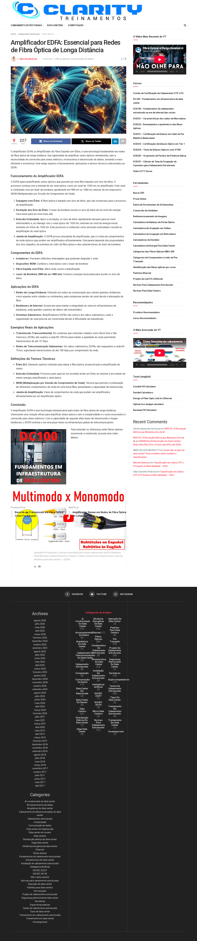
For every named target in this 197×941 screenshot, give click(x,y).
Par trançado (40, 891)
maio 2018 (40, 761)
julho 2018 (40, 758)
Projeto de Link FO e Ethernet (148, 279)
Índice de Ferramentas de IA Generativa (153, 204)
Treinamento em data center (40, 918)
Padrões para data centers (40, 887)
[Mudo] (176, 71)
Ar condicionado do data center (40, 801)
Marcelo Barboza (28, 59)
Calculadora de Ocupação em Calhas (152, 228)
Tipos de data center (40, 911)
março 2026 (40, 634)
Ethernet (40, 849)
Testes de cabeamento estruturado (40, 908)
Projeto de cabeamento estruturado (39, 894)
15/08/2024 (47, 59)
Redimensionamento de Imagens (150, 216)
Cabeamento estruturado (29, 34)
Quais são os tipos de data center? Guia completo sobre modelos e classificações (159, 453)
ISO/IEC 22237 (40, 870)
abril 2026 (40, 631)
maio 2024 (40, 703)
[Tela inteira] (182, 71)
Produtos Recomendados (146, 312)
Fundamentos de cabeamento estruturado (40, 856)
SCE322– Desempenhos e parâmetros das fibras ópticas (158, 126)
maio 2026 (40, 627)
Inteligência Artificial (40, 867)
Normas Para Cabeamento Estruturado (153, 285)
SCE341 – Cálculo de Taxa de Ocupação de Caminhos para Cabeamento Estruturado (155, 163)
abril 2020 (40, 727)
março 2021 (40, 723)
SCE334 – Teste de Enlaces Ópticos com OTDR (157, 150)
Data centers (55, 25)
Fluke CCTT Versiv (142, 171)
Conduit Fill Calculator (144, 386)
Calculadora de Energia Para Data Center (154, 246)
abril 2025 (40, 665)
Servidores (40, 901)
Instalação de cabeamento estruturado (40, 863)
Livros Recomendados (144, 318)
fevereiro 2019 (40, 741)
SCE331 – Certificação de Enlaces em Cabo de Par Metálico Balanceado (158, 136)
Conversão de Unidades (145, 210)
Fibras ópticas (48, 34)
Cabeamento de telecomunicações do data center (85, 655)
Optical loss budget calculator (148, 404)
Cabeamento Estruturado (26, 25)
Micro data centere (40, 877)
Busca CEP (138, 193)
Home (13, 34)
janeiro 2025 (40, 675)
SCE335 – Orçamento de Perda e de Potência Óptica (159, 156)
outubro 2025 (39, 644)
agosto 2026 (40, 620)
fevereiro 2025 (40, 672)
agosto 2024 (40, 693)
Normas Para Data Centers (147, 291)
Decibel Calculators (143, 392)
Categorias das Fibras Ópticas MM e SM (153, 251)
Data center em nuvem (40, 832)
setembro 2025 (39, 648)
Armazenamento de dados (40, 805)
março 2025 (40, 668)
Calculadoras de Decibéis (146, 240)
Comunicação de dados (82, 59)
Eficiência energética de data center (40, 846)
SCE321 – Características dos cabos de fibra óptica (159, 118)
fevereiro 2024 (40, 713)
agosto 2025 (40, 651)
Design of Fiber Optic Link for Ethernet (152, 398)
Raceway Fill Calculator (145, 410)
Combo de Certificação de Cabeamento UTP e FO (158, 93)
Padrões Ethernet (142, 273)
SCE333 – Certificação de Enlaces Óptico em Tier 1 (159, 144)
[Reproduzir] (137, 71)
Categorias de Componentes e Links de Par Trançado (155, 259)
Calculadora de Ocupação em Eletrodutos (154, 234)
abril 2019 (40, 734)
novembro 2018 (40, 748)
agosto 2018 (40, 754)
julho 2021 (40, 717)
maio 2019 (40, 730)
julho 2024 (40, 696)
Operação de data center (40, 884)
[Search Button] (185, 25)
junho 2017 (40, 779)
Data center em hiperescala (40, 829)
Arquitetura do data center (40, 808)
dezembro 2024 (40, 679)
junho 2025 (40, 658)
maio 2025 (40, 662)
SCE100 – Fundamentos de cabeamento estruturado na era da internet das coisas (154, 111)
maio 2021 (40, 720)
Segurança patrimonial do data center (40, 898)
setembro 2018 (39, 751)
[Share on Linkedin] (115, 141)
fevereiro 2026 (40, 637)
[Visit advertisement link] (38, 456)
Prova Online (139, 199)
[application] (159, 59)
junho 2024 (40, 699)
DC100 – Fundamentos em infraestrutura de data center (158, 101)
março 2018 (40, 765)
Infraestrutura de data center (40, 860)
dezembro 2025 (40, 641)
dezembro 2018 (40, 744)
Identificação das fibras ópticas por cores (154, 267)
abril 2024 (40, 706)
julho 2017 (40, 775)
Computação (75, 25)
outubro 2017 (39, 772)
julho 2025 (40, 655)
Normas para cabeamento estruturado (40, 880)
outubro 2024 (39, 686)
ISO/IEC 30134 (40, 874)
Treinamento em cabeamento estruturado (40, 915)
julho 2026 (40, 624)
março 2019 (40, 737)
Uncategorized (40, 922)
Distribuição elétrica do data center (40, 839)
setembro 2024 (39, 689)
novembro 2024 (40, 682)
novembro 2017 (40, 768)
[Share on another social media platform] (122, 141)
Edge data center (40, 842)
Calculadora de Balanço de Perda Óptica (154, 222)
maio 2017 (40, 782)
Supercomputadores (40, 905)
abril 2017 (40, 785)
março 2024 (40, 710)
